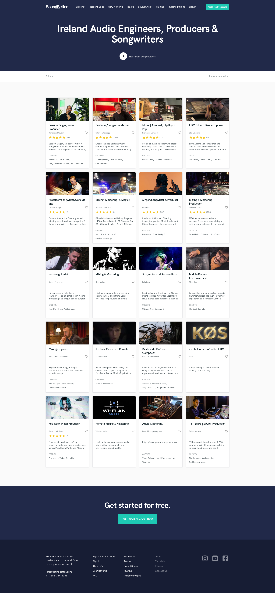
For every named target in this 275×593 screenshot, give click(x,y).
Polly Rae (204, 234)
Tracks (130, 6)
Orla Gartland (101, 164)
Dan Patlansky (207, 458)
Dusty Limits (194, 234)
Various (98, 383)
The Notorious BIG (108, 234)
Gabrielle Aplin (116, 160)
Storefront (129, 556)
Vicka (62, 458)
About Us (98, 566)
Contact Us (161, 570)
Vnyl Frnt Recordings (166, 458)
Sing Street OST (148, 387)
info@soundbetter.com (59, 571)
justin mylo (193, 160)
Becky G (161, 234)
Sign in (192, 6)
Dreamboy (153, 309)
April (161, 309)
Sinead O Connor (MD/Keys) (154, 383)
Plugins (160, 6)
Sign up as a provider (104, 556)
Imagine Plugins (176, 6)
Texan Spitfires (67, 383)
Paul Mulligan (54, 383)
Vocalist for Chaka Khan (59, 160)
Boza (155, 234)
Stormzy (158, 160)
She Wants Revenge (103, 238)
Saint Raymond (101, 160)
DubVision (217, 160)
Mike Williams (205, 160)
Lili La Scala (214, 234)
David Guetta (147, 160)
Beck (97, 234)
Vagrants (146, 462)
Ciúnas (145, 309)
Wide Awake (69, 309)
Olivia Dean (168, 160)
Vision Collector (149, 458)
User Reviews (100, 570)
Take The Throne (56, 309)
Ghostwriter (108, 383)
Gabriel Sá (70, 458)
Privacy (159, 566)
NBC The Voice (77, 164)
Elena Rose (146, 234)
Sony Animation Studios (59, 164)
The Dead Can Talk (197, 309)
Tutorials (160, 561)
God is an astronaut (197, 462)
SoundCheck (145, 6)
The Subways (194, 458)
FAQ (95, 575)
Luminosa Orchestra (57, 387)
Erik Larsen (53, 458)
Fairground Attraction (166, 387)
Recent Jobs (97, 6)
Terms (158, 556)
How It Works (115, 6)
